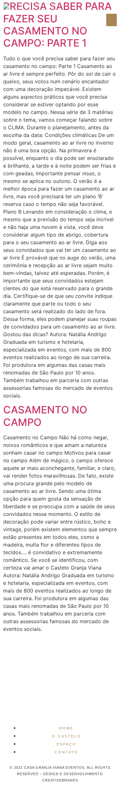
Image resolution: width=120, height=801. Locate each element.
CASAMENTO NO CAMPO (45, 416)
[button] (111, 20)
